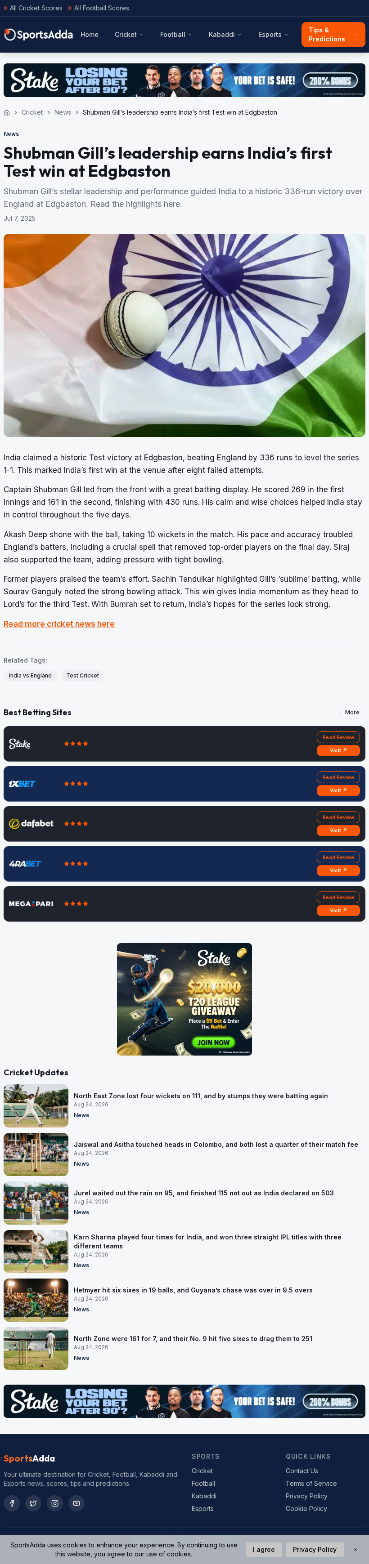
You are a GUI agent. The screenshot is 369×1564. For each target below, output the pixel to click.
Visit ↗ (338, 750)
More (352, 712)
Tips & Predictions (327, 34)
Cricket (126, 34)
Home (90, 34)
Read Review (338, 737)
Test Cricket (82, 675)
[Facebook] (12, 1503)
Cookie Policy (306, 1508)
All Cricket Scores (36, 8)
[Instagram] (55, 1503)
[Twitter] (33, 1503)
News (62, 112)
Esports (270, 34)
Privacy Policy (307, 1496)
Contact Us (302, 1471)
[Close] (355, 1549)
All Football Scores (101, 8)
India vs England (30, 675)
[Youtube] (76, 1503)
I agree (264, 1549)
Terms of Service (311, 1483)
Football (172, 34)
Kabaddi (222, 34)
